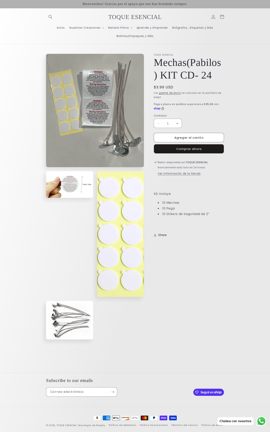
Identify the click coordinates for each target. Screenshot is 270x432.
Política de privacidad (153, 425)
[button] (50, 16)
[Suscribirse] (112, 392)
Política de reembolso (122, 425)
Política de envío (211, 425)
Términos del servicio (184, 425)
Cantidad (160, 115)
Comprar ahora (189, 149)
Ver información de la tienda (179, 173)
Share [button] (162, 235)
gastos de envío (170, 93)
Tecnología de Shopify (91, 425)
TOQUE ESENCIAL (67, 425)
